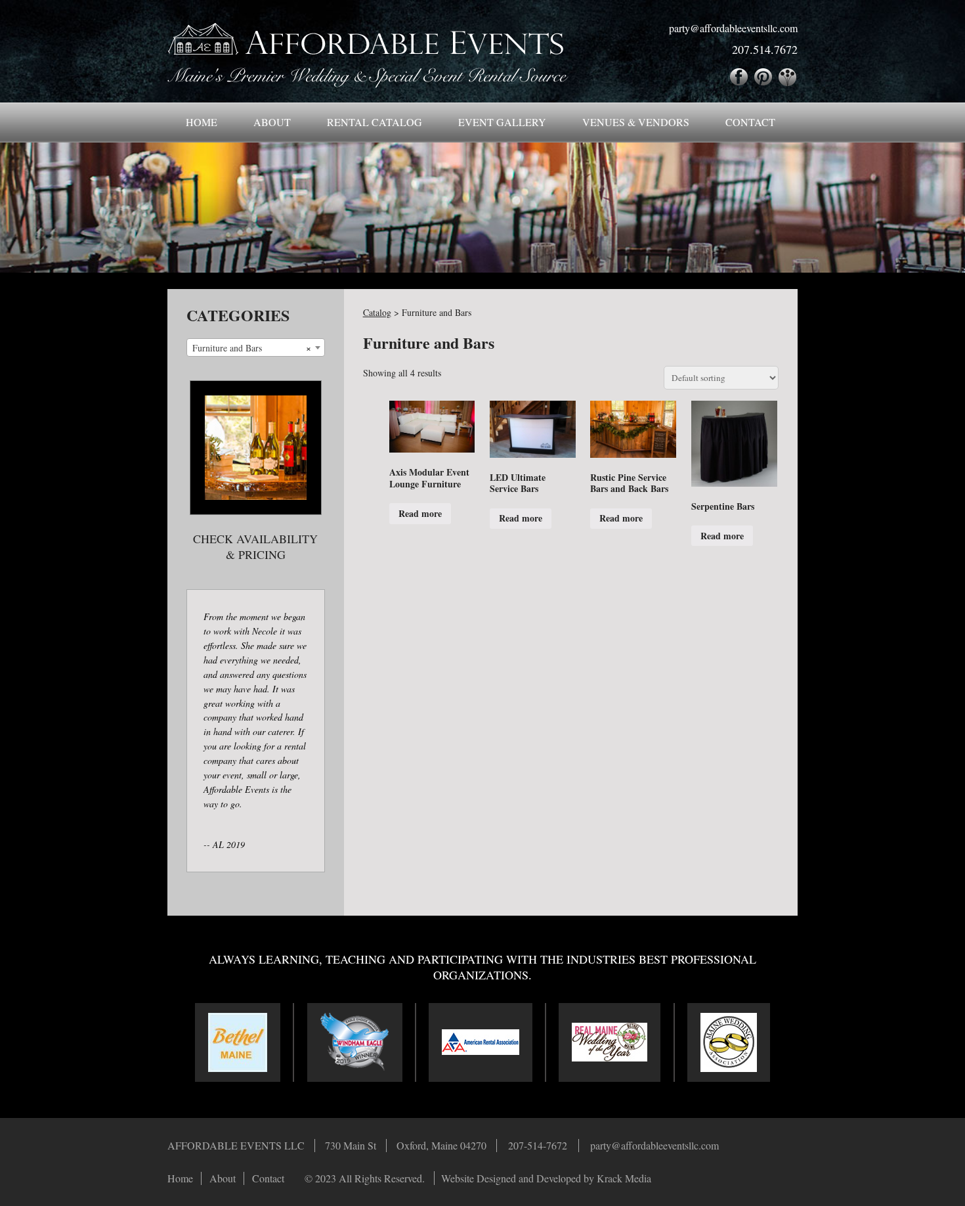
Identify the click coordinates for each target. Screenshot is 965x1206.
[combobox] (255, 347)
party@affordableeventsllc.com (733, 28)
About (272, 122)
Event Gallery (502, 122)
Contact (750, 122)
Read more (420, 513)
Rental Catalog (374, 122)
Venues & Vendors (635, 122)
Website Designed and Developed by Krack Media (546, 1178)
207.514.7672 (765, 49)
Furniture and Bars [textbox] (251, 348)
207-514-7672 (537, 1145)
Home (201, 122)
